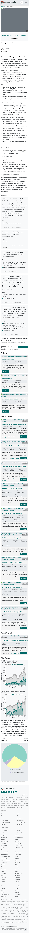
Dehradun (3, 869)
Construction (5, 361)
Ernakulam (17, 869)
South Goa (17, 862)
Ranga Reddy (18, 845)
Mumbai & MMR (19, 837)
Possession (5, 426)
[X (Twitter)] (5, 792)
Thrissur (17, 892)
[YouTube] (16, 792)
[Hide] (2, 356)
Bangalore (17, 841)
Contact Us (20, 818)
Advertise (19, 824)
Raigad (3, 888)
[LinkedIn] (9, 792)
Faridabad (17, 835)
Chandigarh (18, 854)
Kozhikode (17, 875)
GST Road (14, 112)
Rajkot (2, 890)
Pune (2, 847)
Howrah (17, 850)
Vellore (16, 896)
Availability (18, 643)
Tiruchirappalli (5, 894)
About (4, 35)
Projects (16, 35)
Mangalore (17, 879)
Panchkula (4, 858)
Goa (16, 860)
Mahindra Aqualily (7, 378)
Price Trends (14, 38)
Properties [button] (23, 35)
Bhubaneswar (5, 867)
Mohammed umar (15, 653)
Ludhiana (17, 877)
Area (11, 426)
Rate (20, 426)
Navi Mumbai (4, 841)
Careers (3, 816)
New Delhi (17, 830)
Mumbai (3, 839)
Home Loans (4, 820)
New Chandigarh (5, 860)
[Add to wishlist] (14, 356)
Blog (18, 816)
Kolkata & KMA (19, 847)
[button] (21, 2)
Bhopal (16, 864)
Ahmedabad (4, 852)
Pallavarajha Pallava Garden (10, 399)
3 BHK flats (23, 150)
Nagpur (17, 881)
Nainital (3, 884)
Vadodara (3, 896)
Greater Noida (18, 833)
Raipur (16, 888)
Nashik (16, 884)
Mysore (3, 881)
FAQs (18, 813)
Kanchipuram (18, 873)
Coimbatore (18, 867)
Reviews (9, 35)
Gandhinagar (4, 854)
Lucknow (3, 877)
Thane (16, 839)
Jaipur (16, 871)
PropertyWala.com (13, 926)
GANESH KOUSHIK (15, 458)
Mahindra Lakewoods (8, 359)
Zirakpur (17, 858)
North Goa (4, 862)
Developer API (21, 820)
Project (4, 490)
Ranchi (16, 890)
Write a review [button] (23, 347)
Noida (2, 833)
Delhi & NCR (4, 830)
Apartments (4, 51)
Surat (2, 892)
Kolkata (3, 850)
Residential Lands (5, 49)
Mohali (16, 856)
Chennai (3, 6)
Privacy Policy (21, 822)
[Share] (27, 356)
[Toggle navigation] (26, 2)
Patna (2, 886)
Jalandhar (3, 873)
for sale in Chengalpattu (14, 424)
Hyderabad (18, 843)
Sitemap (3, 824)
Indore (2, 871)
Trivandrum (18, 894)
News (2, 818)
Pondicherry (18, 886)
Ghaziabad (4, 837)
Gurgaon (3, 835)
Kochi (2, 875)
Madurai (3, 879)
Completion (18, 361)
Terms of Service (5, 822)
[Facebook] (2, 792)
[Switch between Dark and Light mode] (25, 929)
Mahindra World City (19, 108)
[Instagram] (12, 792)
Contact (6, 371)
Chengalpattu (13, 57)
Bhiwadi (3, 864)
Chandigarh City (5, 856)
